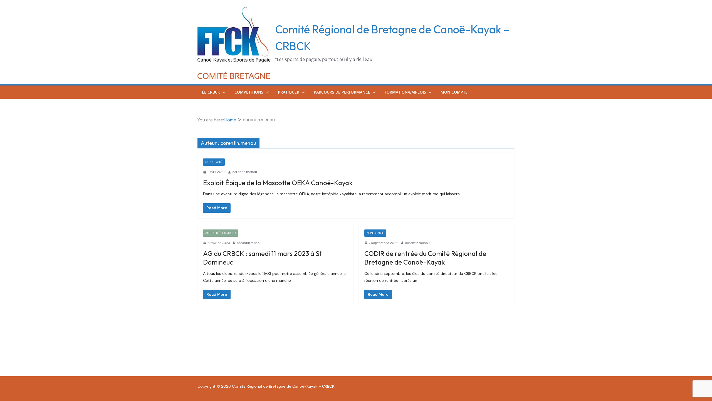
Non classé (213, 162)
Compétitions (248, 92)
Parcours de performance (342, 92)
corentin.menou (244, 172)
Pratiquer (288, 92)
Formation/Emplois (405, 92)
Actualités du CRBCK (220, 233)
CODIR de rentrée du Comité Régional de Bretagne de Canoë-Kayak (425, 257)
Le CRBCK (211, 92)
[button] (223, 92)
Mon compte (454, 92)
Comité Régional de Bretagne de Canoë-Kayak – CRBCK (283, 386)
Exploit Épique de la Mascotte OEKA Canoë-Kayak (277, 183)
